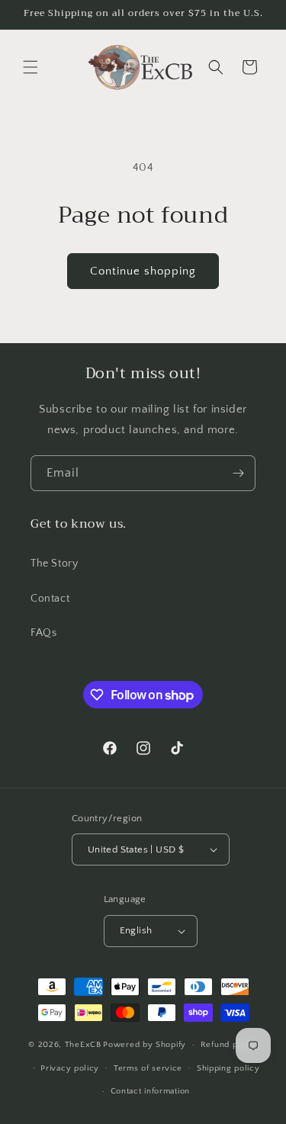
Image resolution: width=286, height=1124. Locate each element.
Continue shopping (143, 271)
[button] (30, 67)
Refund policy (229, 1044)
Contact (50, 599)
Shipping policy (228, 1068)
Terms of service (148, 1068)
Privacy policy (69, 1068)
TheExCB (83, 1044)
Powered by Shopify (144, 1044)
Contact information (150, 1091)
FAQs (43, 633)
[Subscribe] (238, 473)
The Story (54, 563)
